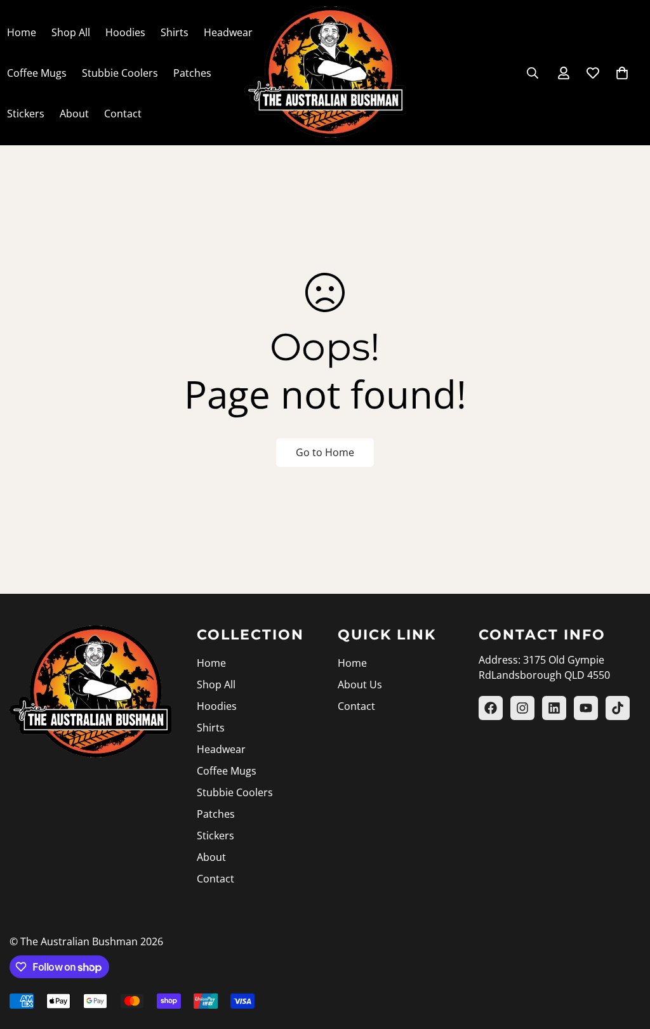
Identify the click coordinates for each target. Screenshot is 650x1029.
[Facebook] (491, 708)
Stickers (215, 835)
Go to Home (325, 452)
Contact (123, 114)
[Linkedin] (554, 708)
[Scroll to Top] (625, 959)
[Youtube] (586, 708)
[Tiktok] (618, 708)
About (74, 114)
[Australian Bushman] (325, 72)
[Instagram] (522, 708)
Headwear (228, 32)
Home (211, 663)
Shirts (175, 32)
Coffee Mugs (226, 771)
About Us (360, 684)
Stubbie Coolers (120, 73)
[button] (622, 73)
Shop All (70, 32)
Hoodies (125, 32)
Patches (192, 73)
